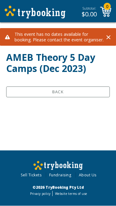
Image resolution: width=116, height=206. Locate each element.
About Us (88, 175)
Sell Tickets (31, 175)
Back (58, 92)
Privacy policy (40, 193)
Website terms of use (71, 193)
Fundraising (60, 175)
